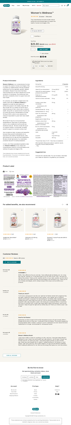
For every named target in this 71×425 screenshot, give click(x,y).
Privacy (35, 391)
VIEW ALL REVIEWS (11, 355)
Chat (36, 66)
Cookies (35, 395)
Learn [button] (18, 5)
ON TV (33, 5)
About (35, 389)
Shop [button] (13, 5)
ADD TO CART (44, 49)
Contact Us (57, 389)
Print (6, 171)
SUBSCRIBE (45, 377)
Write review (49, 16)
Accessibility (35, 397)
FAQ (57, 391)
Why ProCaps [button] (26, 5)
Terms (35, 393)
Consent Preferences (35, 412)
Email (42, 66)
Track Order (14, 391)
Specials (39, 5)
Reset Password (14, 393)
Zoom (12, 171)
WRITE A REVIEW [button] (12, 262)
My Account (13, 389)
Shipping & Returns (13, 395)
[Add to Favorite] (40, 53)
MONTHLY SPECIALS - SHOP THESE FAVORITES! (35, 1)
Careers (35, 399)
